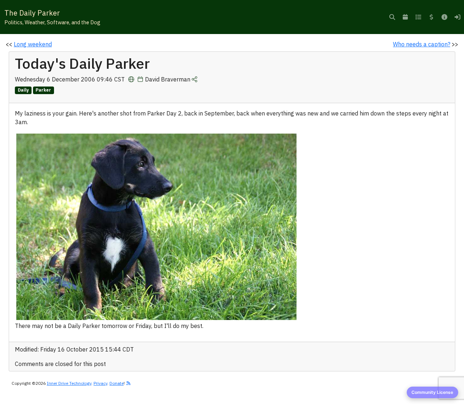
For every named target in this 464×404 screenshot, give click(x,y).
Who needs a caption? (421, 44)
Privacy (100, 383)
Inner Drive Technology (69, 383)
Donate (116, 383)
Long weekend (33, 44)
